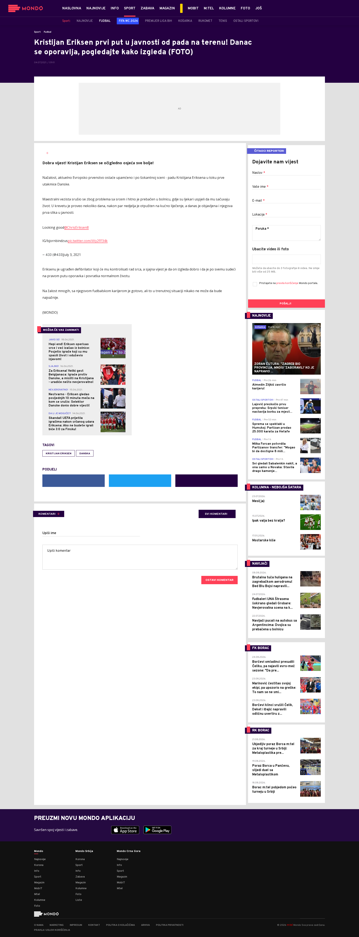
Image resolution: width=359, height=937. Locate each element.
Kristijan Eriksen (58, 453)
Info (36, 871)
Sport (37, 32)
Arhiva (145, 925)
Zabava (80, 877)
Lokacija (259, 214)
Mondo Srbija (84, 851)
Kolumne (39, 900)
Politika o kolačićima (120, 925)
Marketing (57, 925)
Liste (78, 900)
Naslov (258, 173)
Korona (38, 865)
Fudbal (47, 32)
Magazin (39, 882)
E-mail (258, 200)
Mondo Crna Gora (128, 851)
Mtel (37, 894)
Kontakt (94, 925)
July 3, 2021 (72, 254)
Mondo (38, 851)
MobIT (38, 888)
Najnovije (40, 859)
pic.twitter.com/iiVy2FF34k (88, 240)
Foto (37, 906)
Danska (84, 453)
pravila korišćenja (287, 283)
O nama (38, 925)
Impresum (76, 925)
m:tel (290, 925)
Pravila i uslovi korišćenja (52, 930)
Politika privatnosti (169, 925)
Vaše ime (260, 187)
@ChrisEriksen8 (76, 227)
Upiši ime (49, 533)
